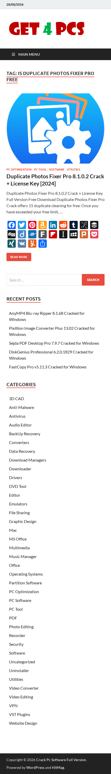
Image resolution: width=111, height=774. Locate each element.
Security (16, 644)
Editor (14, 495)
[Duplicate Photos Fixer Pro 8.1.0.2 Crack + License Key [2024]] (55, 128)
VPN (13, 705)
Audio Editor (20, 424)
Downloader (20, 468)
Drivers (15, 477)
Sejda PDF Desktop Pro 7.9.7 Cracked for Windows (54, 343)
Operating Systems (26, 573)
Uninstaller (19, 670)
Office (14, 565)
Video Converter (24, 688)
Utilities (73, 169)
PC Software (20, 600)
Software (57, 169)
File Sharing (19, 512)
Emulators (18, 503)
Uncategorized (22, 661)
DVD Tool (17, 486)
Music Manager (23, 556)
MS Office (18, 538)
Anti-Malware (21, 407)
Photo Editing (21, 626)
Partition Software (25, 582)
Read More (16, 256)
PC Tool (40, 169)
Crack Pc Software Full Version (61, 759)
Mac (13, 530)
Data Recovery (22, 451)
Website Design (23, 723)
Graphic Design (22, 521)
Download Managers (27, 459)
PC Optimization (18, 169)
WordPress (35, 767)
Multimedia (19, 547)
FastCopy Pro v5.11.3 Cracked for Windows (47, 366)
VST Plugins (19, 714)
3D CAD (16, 398)
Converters (19, 442)
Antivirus (17, 416)
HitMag (58, 767)
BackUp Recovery (24, 433)
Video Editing (21, 696)
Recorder (17, 635)
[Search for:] (55, 280)
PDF (13, 617)
